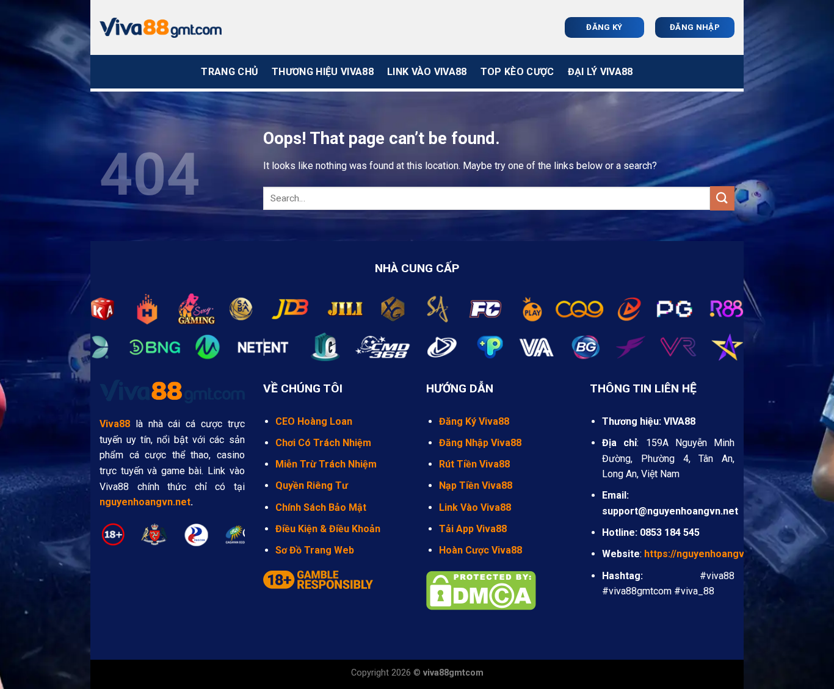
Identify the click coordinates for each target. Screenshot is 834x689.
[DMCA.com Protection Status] (481, 590)
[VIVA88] (161, 28)
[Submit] (722, 198)
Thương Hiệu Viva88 (323, 72)
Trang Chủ (229, 72)
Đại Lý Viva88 (600, 72)
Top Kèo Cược (517, 72)
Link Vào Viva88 (427, 72)
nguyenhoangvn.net (145, 502)
